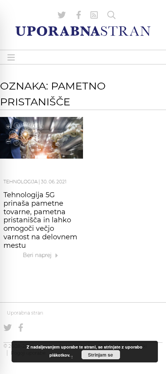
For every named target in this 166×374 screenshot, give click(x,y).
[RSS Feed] (94, 15)
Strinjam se (100, 354)
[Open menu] (11, 57)
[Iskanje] (111, 15)
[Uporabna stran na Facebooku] (79, 15)
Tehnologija (20, 181)
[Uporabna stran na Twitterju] (62, 15)
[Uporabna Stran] (83, 31)
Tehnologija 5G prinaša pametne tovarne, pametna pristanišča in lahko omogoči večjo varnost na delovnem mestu (40, 220)
